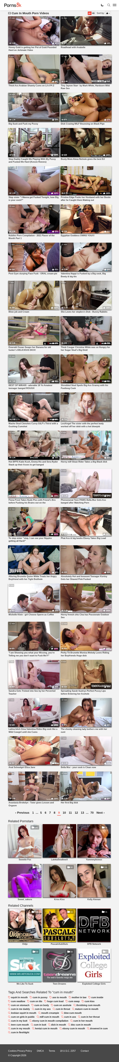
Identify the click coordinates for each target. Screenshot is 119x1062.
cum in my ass (43, 1009)
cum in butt (40, 1024)
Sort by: (100, 13)
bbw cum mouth (73, 1013)
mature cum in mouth (86, 1009)
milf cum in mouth (49, 1017)
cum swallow (18, 1001)
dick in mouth (58, 1024)
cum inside (97, 997)
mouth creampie (50, 1013)
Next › (101, 812)
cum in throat (63, 1009)
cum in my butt (19, 1021)
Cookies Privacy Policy (20, 1051)
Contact (85, 1051)
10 (64, 812)
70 (92, 812)
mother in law (79, 997)
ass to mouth (59, 997)
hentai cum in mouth (46, 1028)
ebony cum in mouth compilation (50, 1021)
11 (70, 812)
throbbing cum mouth (88, 1005)
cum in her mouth (83, 1021)
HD (93, 13)
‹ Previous (22, 812)
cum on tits (36, 1001)
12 (76, 812)
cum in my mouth (20, 1028)
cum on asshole (62, 1005)
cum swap (74, 1001)
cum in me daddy (20, 1009)
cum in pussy (40, 997)
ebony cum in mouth (73, 1028)
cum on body (41, 1005)
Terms (52, 1051)
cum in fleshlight (20, 1032)
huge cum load (55, 1001)
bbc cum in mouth (81, 1024)
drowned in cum (99, 1028)
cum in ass (70, 1017)
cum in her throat (90, 1017)
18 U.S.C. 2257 (68, 1051)
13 (82, 812)
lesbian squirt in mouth (23, 1013)
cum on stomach (20, 1005)
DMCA (40, 1051)
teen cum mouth (20, 1024)
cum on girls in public (23, 1017)
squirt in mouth (19, 997)
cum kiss (89, 1001)
